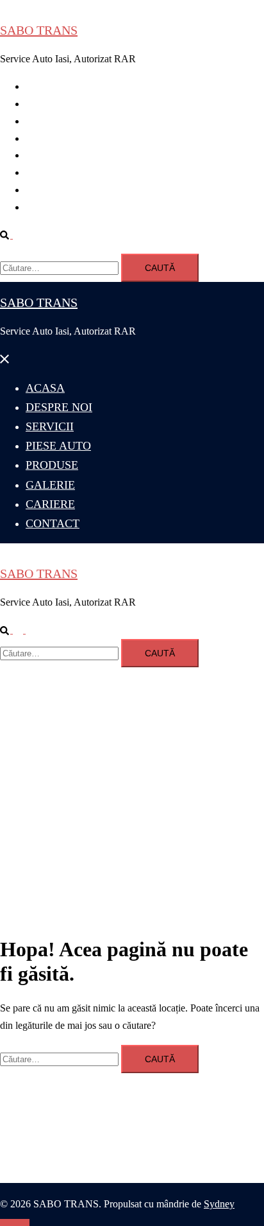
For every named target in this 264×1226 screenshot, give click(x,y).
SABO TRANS (39, 30)
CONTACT (50, 207)
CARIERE (48, 189)
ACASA (44, 86)
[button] (11, 234)
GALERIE (48, 172)
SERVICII (47, 121)
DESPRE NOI (56, 103)
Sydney (219, 1203)
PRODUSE (50, 155)
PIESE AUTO (55, 138)
